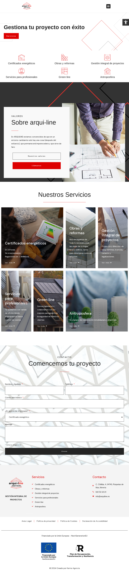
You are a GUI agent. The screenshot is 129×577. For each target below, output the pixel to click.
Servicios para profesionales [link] (21, 77)
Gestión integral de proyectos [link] (107, 63)
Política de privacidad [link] (46, 521)
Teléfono (69, 384)
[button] (108, 6)
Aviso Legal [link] (26, 521)
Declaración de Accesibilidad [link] (94, 521)
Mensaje (8, 424)
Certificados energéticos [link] (21, 63)
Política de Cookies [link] (68, 521)
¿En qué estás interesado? (17, 411)
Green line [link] (64, 77)
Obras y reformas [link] (64, 63)
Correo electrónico (13, 397)
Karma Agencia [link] (73, 568)
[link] (125, 22)
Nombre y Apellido (13, 384)
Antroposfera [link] (107, 77)
